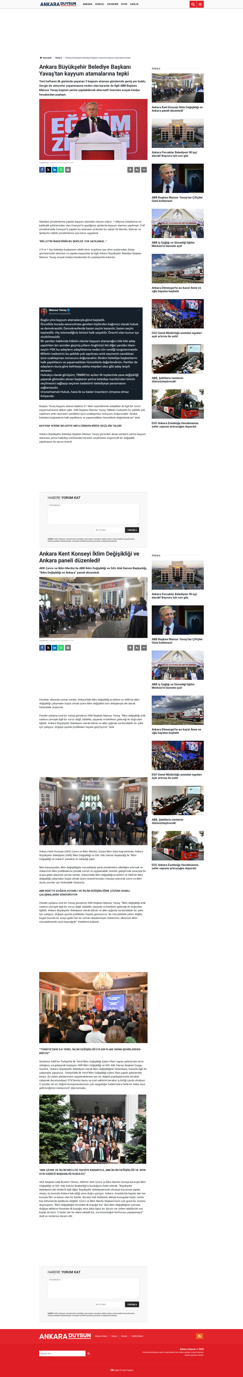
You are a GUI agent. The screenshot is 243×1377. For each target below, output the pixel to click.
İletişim (124, 1336)
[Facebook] (42, 170)
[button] (130, 170)
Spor (124, 4)
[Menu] (200, 4)
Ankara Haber (101, 1336)
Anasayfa (47, 58)
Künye (114, 1336)
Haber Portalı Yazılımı (123, 1370)
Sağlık (134, 4)
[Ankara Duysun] (58, 4)
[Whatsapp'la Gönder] (61, 170)
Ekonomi (112, 4)
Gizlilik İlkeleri (137, 1336)
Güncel (99, 4)
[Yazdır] (68, 170)
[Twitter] (48, 170)
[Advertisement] (121, 32)
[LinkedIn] (55, 170)
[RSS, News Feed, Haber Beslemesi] (199, 1336)
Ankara (87, 4)
